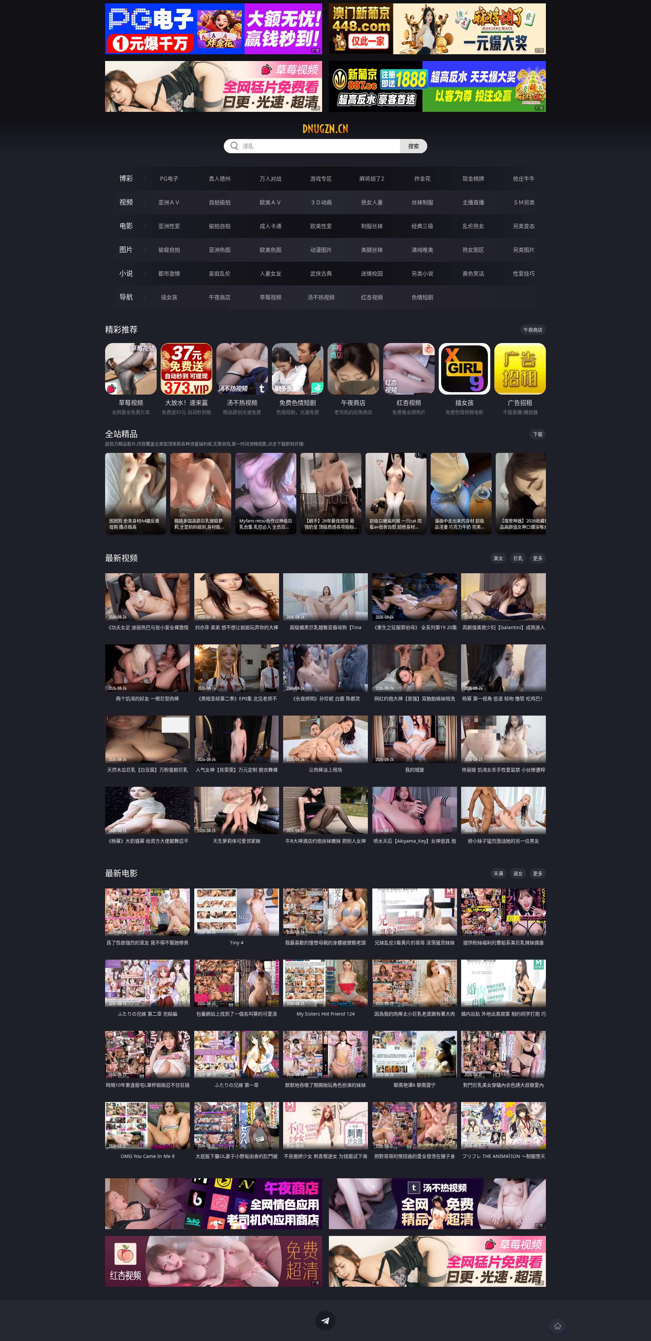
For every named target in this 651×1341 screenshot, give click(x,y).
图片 (126, 249)
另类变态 (524, 226)
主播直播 (473, 202)
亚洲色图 (220, 250)
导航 (126, 297)
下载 (537, 434)
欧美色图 (270, 250)
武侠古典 (321, 273)
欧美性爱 (321, 226)
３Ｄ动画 (321, 202)
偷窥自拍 (169, 250)
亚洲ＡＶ (169, 202)
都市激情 (169, 273)
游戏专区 (321, 178)
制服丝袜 (372, 226)
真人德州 (220, 178)
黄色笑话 (473, 273)
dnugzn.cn (325, 129)
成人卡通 (270, 226)
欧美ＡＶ (270, 202)
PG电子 (169, 178)
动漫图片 (321, 250)
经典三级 (422, 226)
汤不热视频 (321, 297)
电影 (126, 226)
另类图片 (524, 250)
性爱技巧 (524, 273)
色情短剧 (422, 297)
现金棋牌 (473, 178)
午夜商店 (220, 297)
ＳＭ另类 (524, 202)
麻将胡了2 (371, 178)
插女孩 (169, 297)
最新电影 (121, 873)
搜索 (413, 146)
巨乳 (518, 558)
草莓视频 (270, 297)
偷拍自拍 (220, 226)
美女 (498, 558)
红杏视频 (372, 297)
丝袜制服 (422, 202)
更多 (537, 558)
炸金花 (422, 178)
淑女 (518, 873)
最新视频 (121, 557)
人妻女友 (270, 273)
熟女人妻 (372, 202)
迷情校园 (372, 273)
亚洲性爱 (169, 226)
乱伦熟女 (473, 226)
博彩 (126, 178)
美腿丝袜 (372, 250)
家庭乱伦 (220, 273)
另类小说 (422, 273)
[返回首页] (557, 1326)
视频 (126, 202)
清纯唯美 (422, 250)
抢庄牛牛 (524, 178)
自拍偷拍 (220, 202)
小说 (126, 273)
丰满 (498, 873)
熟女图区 (473, 250)
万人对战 (270, 178)
